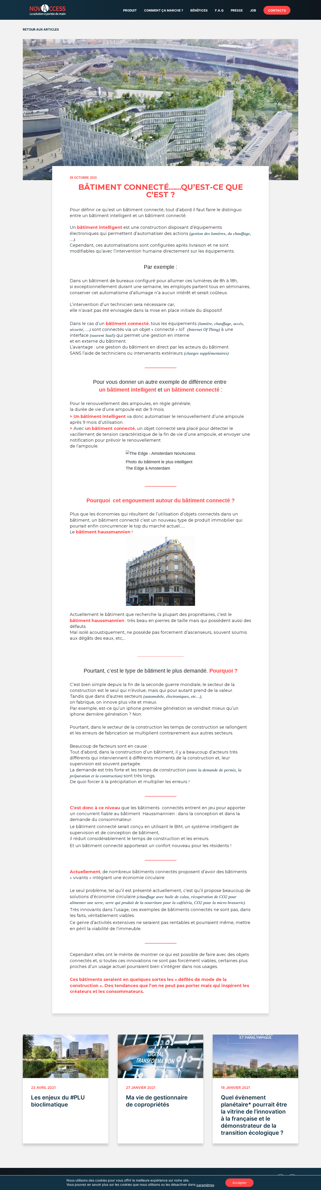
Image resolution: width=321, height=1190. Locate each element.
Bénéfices (199, 10)
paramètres (205, 1185)
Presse (237, 10)
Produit (130, 10)
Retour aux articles (41, 29)
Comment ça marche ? (163, 10)
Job (253, 10)
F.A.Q (219, 10)
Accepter (239, 1183)
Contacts (277, 10)
